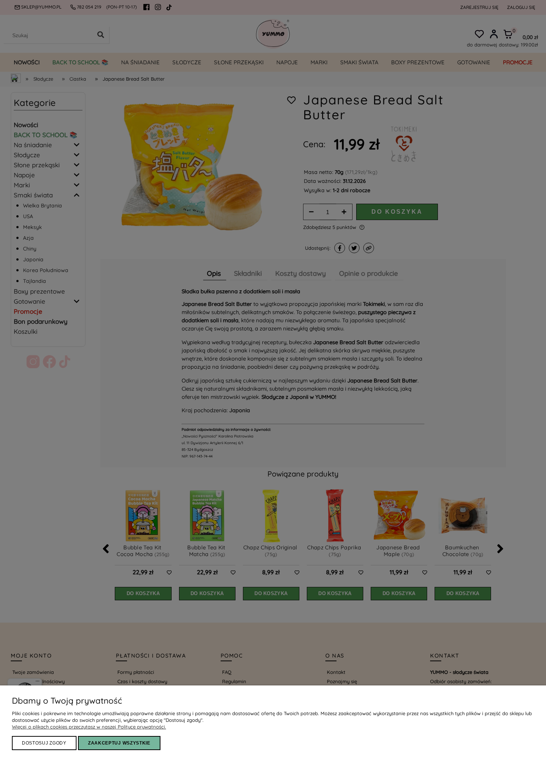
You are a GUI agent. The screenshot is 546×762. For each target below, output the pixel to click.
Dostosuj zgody (44, 743)
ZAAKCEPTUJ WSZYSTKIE (119, 743)
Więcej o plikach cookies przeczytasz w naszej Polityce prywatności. (89, 727)
